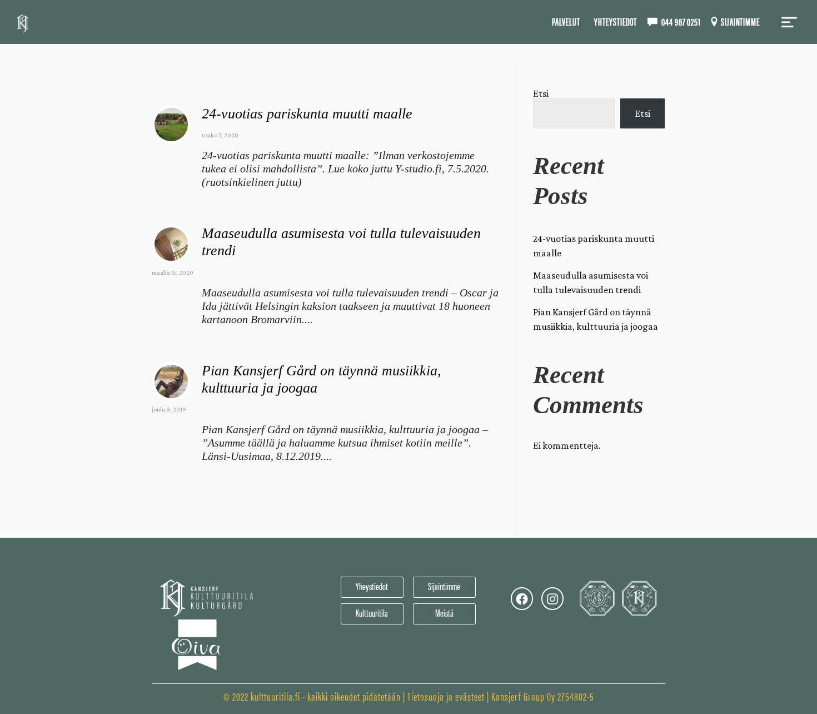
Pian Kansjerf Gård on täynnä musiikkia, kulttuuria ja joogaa (595, 319)
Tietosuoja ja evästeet (446, 696)
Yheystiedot (372, 586)
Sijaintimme (740, 21)
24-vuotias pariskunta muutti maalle (307, 114)
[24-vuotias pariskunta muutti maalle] (171, 124)
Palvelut (566, 21)
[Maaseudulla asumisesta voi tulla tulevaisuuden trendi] (171, 244)
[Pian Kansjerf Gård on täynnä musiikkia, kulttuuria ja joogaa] (171, 381)
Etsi (541, 93)
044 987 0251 (681, 21)
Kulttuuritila (372, 612)
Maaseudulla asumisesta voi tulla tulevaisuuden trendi (590, 282)
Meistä (444, 612)
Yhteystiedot (615, 21)
